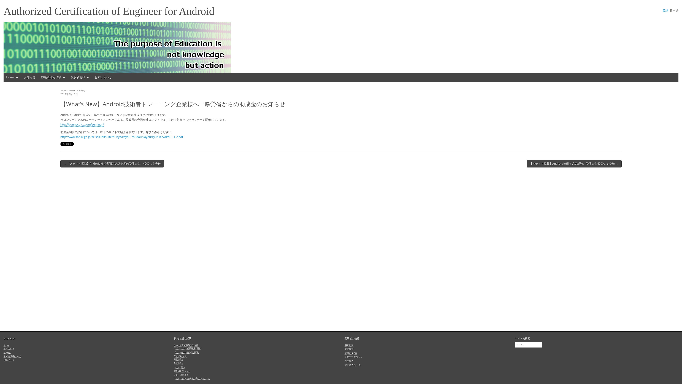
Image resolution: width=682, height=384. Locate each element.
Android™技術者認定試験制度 (186, 345)
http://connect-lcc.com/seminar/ (82, 124)
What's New (68, 90)
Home (10, 77)
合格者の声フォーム (353, 365)
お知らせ (29, 77)
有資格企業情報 (351, 353)
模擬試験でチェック (182, 371)
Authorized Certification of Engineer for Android (109, 11)
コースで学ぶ (179, 367)
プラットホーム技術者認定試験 (186, 352)
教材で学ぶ (178, 363)
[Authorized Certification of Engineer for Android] (341, 47)
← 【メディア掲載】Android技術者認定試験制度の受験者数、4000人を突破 (112, 164)
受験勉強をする (180, 356)
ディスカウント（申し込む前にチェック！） (192, 378)
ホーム (6, 345)
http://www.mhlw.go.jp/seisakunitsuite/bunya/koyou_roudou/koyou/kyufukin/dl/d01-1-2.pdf (121, 137)
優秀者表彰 (349, 349)
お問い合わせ (103, 77)
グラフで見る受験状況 (353, 357)
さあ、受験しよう (181, 375)
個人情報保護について (12, 356)
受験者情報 (78, 77)
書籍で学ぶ (178, 359)
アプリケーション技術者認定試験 (187, 348)
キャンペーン (9, 348)
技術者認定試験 (51, 77)
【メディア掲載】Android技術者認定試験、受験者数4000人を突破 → (574, 164)
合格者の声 (349, 361)
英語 (665, 10)
